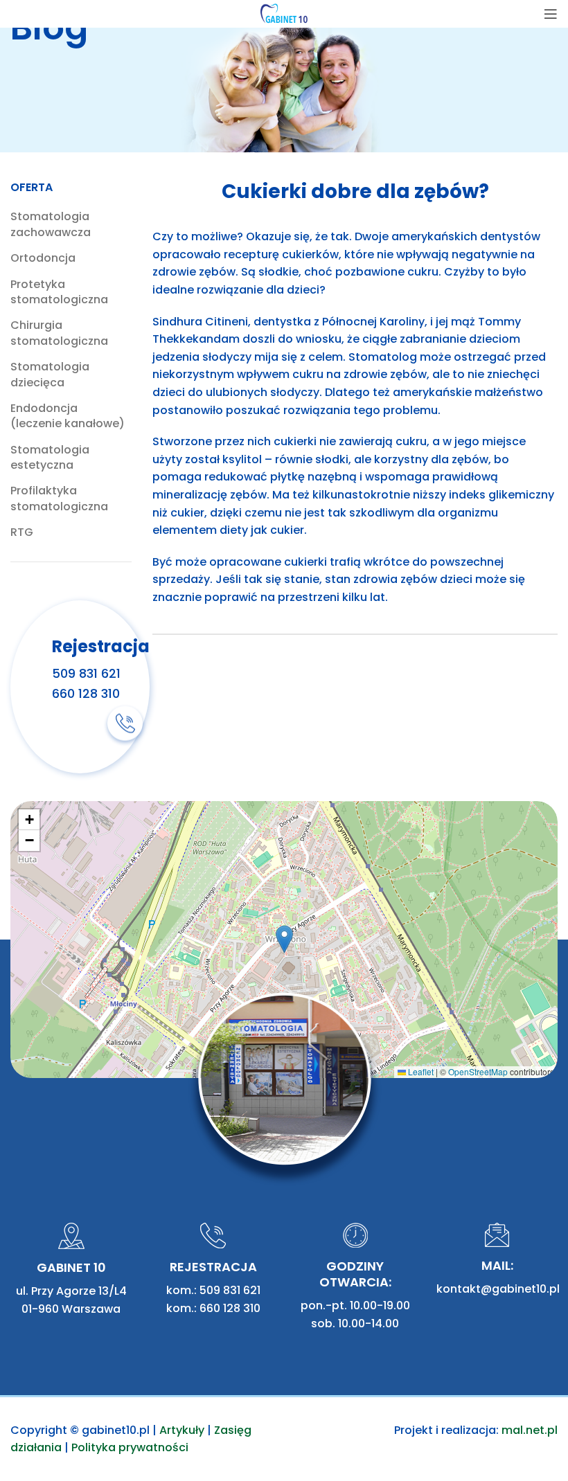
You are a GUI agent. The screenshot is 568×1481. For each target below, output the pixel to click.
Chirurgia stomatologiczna (59, 333)
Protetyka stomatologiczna (59, 292)
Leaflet (420, 1071)
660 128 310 (86, 693)
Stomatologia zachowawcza (50, 224)
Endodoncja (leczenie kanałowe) (67, 416)
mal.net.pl (530, 1430)
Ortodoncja (43, 258)
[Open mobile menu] (551, 14)
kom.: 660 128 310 (213, 1308)
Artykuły (181, 1430)
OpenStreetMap (478, 1071)
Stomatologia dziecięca (49, 374)
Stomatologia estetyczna (49, 457)
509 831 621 (86, 673)
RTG (21, 532)
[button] (284, 939)
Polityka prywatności (129, 1447)
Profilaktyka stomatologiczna (59, 498)
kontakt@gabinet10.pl (498, 1289)
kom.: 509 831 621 (213, 1290)
